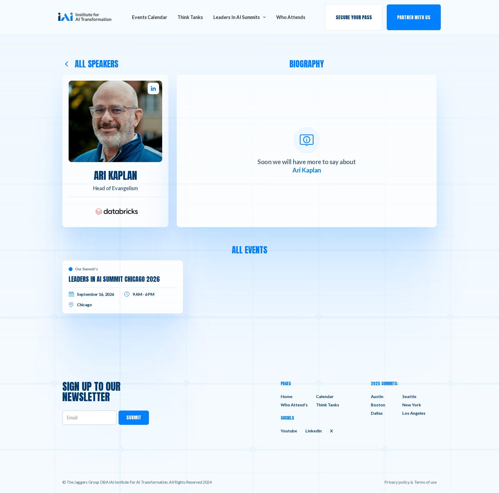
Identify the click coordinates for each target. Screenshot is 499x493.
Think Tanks (190, 17)
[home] (84, 17)
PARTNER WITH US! (420, 11)
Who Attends (290, 17)
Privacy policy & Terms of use (410, 481)
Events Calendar (149, 17)
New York (411, 404)
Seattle (409, 396)
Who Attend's (294, 404)
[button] (239, 17)
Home (286, 396)
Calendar (325, 396)
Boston (378, 404)
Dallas (377, 413)
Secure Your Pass (354, 17)
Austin (377, 396)
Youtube (289, 430)
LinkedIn (313, 430)
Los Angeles (413, 413)
